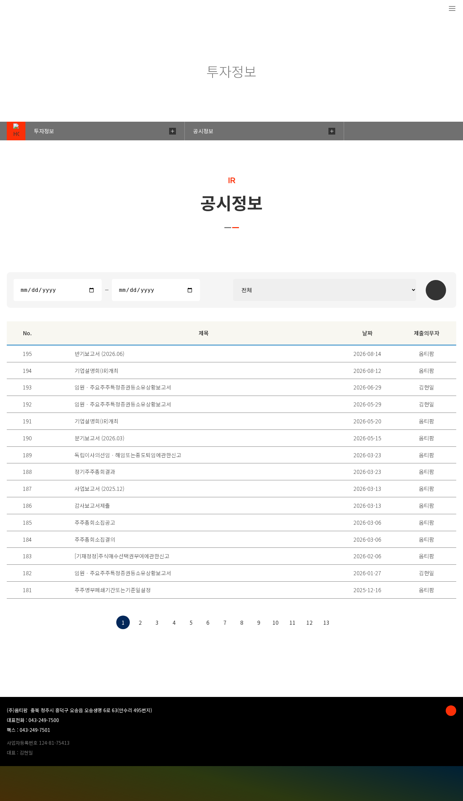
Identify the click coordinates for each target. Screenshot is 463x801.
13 (326, 622)
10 (276, 622)
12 (309, 622)
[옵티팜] (31, 9)
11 (292, 622)
